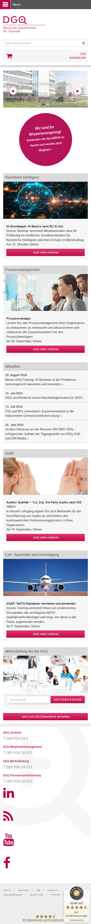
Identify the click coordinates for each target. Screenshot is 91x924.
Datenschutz (23, 890)
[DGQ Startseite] (24, 24)
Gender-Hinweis (36, 894)
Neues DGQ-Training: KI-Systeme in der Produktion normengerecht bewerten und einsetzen (40, 381)
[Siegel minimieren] (87, 892)
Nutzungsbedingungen (12, 894)
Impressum (53, 890)
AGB (38, 890)
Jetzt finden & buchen (67, 699)
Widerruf (6, 890)
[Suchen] (83, 43)
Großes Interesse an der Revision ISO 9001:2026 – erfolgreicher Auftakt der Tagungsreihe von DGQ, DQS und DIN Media (43, 433)
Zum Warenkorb (77, 56)
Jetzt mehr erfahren (46, 252)
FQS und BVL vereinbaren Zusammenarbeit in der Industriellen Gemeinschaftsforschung (39, 413)
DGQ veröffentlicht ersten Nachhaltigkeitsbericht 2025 (43, 397)
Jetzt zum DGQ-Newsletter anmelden (45, 717)
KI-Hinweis (55, 894)
